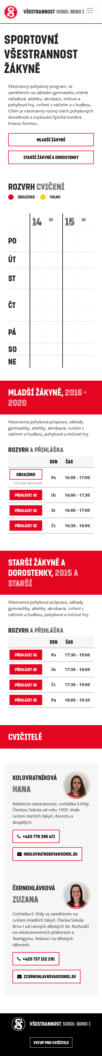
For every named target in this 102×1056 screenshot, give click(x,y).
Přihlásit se (26, 494)
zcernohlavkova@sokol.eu (49, 976)
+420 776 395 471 (38, 836)
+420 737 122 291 (38, 959)
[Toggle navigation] (89, 10)
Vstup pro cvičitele (51, 1042)
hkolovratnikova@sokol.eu (50, 854)
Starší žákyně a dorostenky (51, 157)
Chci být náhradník (28, 483)
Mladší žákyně (51, 139)
